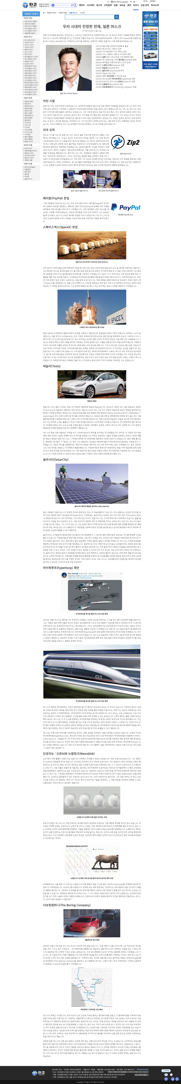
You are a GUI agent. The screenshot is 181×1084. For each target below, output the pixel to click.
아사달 (110, 1072)
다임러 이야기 (29, 47)
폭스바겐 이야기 (30, 40)
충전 (129, 5)
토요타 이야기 (29, 64)
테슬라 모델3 (29, 101)
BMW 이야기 (29, 50)
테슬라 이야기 (29, 61)
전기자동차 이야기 (31, 29)
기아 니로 (28, 125)
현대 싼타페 (28, 118)
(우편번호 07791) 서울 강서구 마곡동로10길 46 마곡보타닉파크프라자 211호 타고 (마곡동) (87, 1077)
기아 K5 (27, 127)
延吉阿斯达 (124, 1072)
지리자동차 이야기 (31, 94)
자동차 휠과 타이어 (31, 151)
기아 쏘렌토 (28, 130)
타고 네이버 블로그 (141, 1075)
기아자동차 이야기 (31, 68)
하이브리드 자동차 (31, 26)
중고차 (99, 5)
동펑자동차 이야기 (31, 87)
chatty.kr (145, 1072)
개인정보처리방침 (142, 1069)
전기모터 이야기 (30, 155)
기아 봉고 (28, 134)
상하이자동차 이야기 (31, 85)
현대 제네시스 (29, 115)
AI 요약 (82, 13)
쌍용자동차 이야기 (31, 73)
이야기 (136, 5)
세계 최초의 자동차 (31, 21)
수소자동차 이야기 (31, 31)
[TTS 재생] (108, 2)
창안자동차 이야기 (31, 78)
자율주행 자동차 (30, 33)
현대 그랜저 (28, 113)
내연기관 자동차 (30, 24)
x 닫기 (158, 12)
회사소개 (155, 5)
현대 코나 (28, 104)
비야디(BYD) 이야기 (31, 90)
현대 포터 (28, 120)
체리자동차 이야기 (31, 92)
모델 (115, 5)
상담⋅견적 (145, 5)
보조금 (122, 5)
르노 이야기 (28, 52)
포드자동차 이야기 (31, 59)
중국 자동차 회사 (30, 75)
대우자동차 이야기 (31, 71)
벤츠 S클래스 (29, 139)
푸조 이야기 (28, 54)
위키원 (136, 1072)
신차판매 (108, 5)
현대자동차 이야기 (31, 66)
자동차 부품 (28, 160)
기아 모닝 (28, 123)
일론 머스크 (28, 179)
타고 (140, 1072)
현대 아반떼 (28, 108)
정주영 (27, 174)
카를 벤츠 (28, 169)
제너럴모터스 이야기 (31, 57)
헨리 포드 (28, 172)
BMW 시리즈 (29, 142)
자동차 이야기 (51, 13)
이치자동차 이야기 (31, 80)
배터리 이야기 (29, 153)
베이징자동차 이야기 (31, 83)
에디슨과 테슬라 (30, 167)
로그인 (145, 1)
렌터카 (82, 5)
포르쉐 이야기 (29, 42)
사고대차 (90, 5)
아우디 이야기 (29, 45)
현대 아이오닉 (29, 106)
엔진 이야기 (28, 148)
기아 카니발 (28, 132)
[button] (72, 5)
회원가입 (152, 1)
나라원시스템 (116, 1072)
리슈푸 (27, 176)
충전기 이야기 (29, 158)
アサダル (130, 1072)
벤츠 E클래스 (29, 137)
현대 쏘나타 (28, 111)
